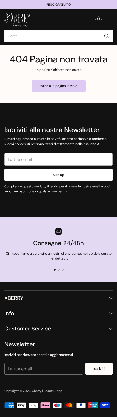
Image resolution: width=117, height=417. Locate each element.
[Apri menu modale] (109, 19)
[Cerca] (107, 36)
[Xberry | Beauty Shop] (17, 19)
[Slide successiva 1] (55, 270)
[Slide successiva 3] (63, 270)
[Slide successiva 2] (59, 270)
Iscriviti (99, 368)
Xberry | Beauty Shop (47, 391)
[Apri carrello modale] (98, 19)
